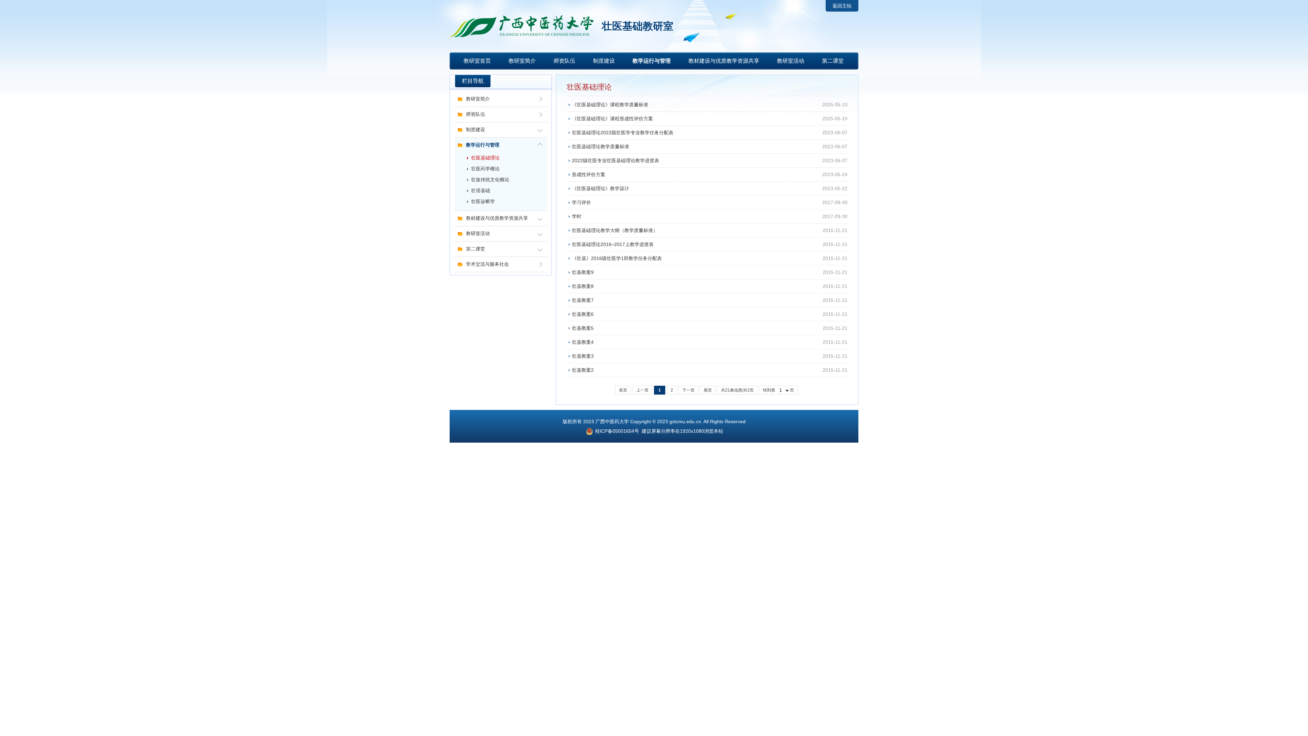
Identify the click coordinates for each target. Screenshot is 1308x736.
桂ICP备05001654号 (616, 431)
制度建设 (604, 61)
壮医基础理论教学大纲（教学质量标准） (615, 230)
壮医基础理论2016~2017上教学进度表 (613, 244)
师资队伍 (564, 61)
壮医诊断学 (483, 201)
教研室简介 (522, 61)
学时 (576, 216)
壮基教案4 (583, 342)
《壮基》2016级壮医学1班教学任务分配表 (617, 258)
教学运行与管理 (652, 61)
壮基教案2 (583, 370)
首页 (623, 390)
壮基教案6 (583, 314)
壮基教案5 (583, 328)
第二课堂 (833, 61)
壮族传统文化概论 (490, 179)
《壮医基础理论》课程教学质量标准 (610, 104)
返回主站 (842, 6)
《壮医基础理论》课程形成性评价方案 (612, 118)
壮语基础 (480, 190)
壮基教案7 (583, 300)
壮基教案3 (583, 356)
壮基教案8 (583, 286)
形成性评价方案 (588, 174)
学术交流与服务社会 (487, 264)
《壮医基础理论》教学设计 (600, 188)
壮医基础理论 (485, 157)
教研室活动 (790, 61)
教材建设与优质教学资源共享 (723, 61)
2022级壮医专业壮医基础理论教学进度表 (615, 160)
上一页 (642, 390)
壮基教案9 (583, 272)
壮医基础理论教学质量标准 (600, 146)
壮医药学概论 (485, 168)
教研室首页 (477, 61)
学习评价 (581, 202)
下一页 (688, 390)
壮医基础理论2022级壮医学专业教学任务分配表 (622, 132)
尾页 (708, 390)
